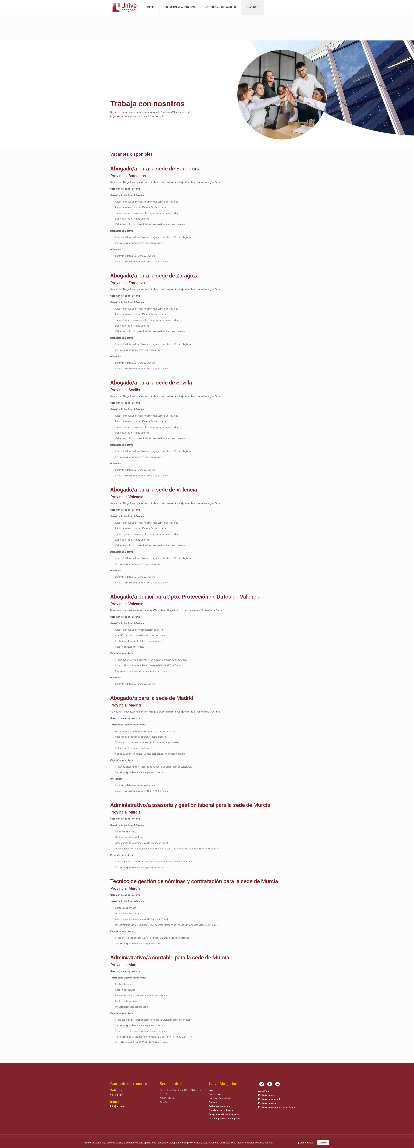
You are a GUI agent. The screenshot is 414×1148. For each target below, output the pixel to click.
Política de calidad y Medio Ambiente (277, 1107)
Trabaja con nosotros (219, 1106)
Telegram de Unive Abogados (224, 1114)
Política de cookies (267, 1095)
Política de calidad (267, 1103)
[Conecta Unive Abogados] (124, 7)
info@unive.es (117, 1106)
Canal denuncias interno (221, 1110)
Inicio (211, 1090)
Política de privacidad (269, 1099)
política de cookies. (283, 1142)
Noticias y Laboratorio (220, 1098)
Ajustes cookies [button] (305, 1142)
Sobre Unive (215, 1094)
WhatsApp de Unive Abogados (224, 1118)
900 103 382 (116, 1095)
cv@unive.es (116, 116)
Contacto (213, 1102)
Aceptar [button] (323, 1143)
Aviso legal (263, 1091)
